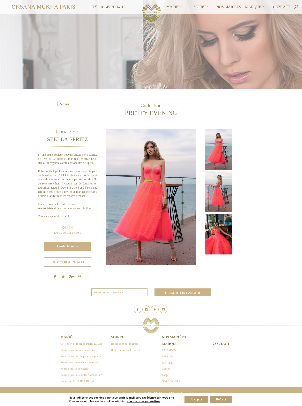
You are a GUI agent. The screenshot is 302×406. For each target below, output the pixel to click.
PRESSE (166, 369)
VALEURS (168, 356)
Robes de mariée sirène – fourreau (79, 362)
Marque (253, 7)
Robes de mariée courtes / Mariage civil (82, 374)
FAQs (165, 375)
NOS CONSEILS (171, 381)
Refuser (221, 399)
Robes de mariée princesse (75, 368)
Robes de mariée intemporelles (77, 349)
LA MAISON (169, 350)
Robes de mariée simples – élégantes (80, 356)
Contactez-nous (67, 246)
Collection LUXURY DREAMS (77, 381)
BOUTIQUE (168, 362)
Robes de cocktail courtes (125, 349)
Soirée (200, 7)
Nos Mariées (228, 7)
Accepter (196, 399)
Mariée (173, 7)
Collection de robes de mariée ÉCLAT (81, 343)
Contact (281, 7)
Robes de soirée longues (124, 343)
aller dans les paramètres (143, 401)
